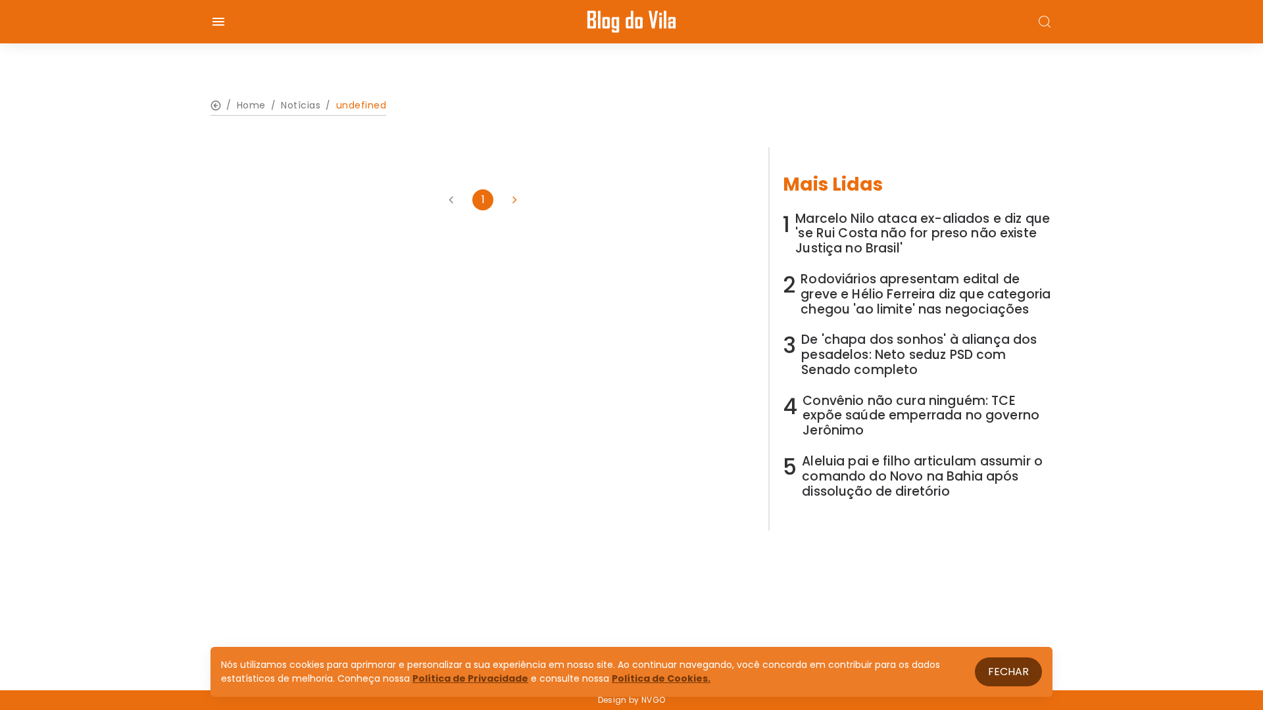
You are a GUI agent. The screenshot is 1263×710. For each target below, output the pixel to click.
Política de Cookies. (661, 678)
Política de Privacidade (470, 678)
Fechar (1008, 671)
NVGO (653, 699)
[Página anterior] (451, 199)
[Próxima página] (514, 199)
